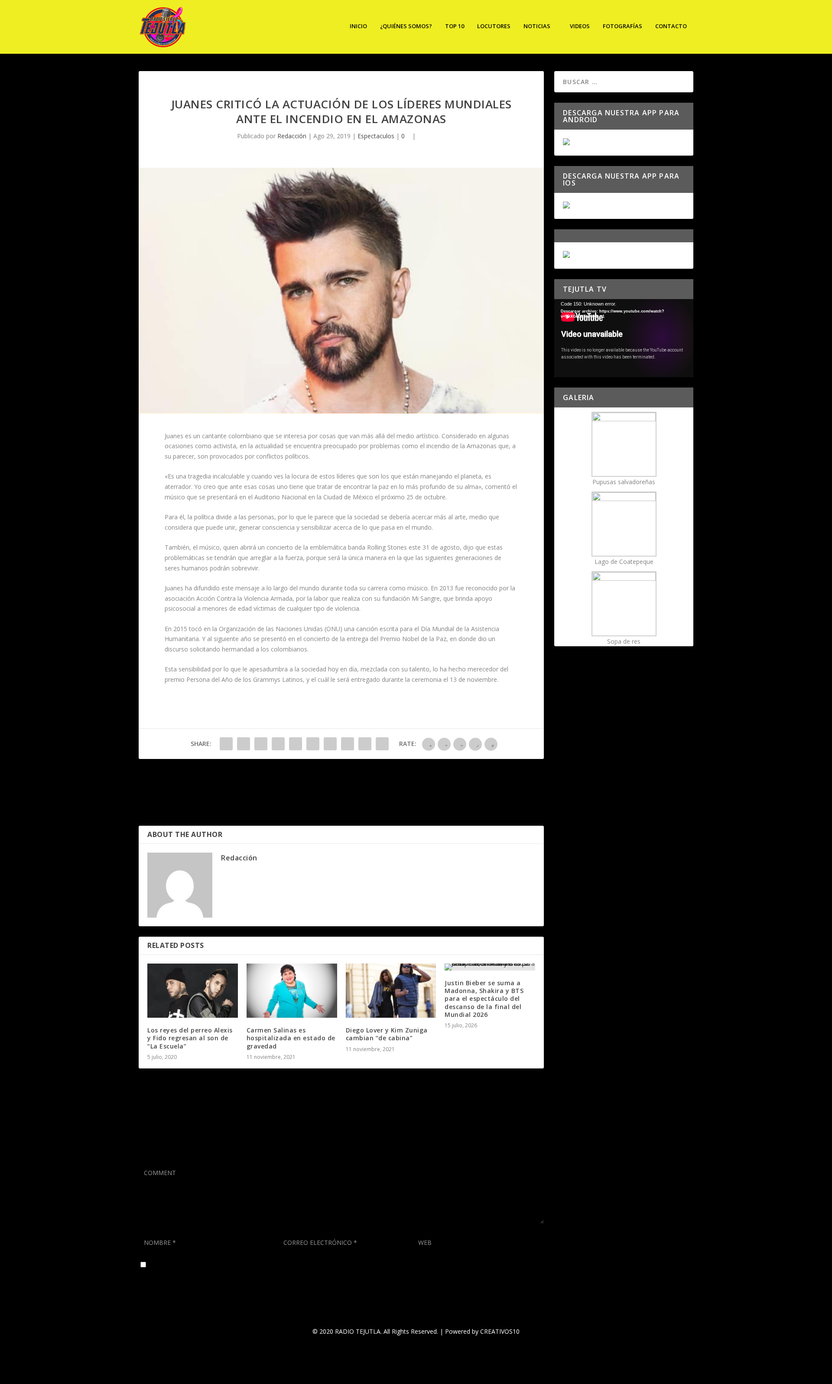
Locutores (493, 26)
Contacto (671, 26)
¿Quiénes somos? (406, 26)
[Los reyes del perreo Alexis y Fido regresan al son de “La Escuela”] (192, 991)
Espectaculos (376, 136)
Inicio (358, 26)
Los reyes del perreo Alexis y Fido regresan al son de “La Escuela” (190, 1038)
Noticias (536, 26)
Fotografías (622, 26)
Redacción (291, 136)
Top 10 (454, 26)
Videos (580, 26)
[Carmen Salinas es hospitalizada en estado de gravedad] (292, 991)
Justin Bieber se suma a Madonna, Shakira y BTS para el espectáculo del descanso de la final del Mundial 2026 (484, 999)
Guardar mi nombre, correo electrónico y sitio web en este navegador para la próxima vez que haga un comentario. (311, 1265)
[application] (623, 338)
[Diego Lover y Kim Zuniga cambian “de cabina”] (391, 991)
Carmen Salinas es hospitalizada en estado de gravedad (291, 1038)
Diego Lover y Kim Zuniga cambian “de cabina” (387, 1034)
